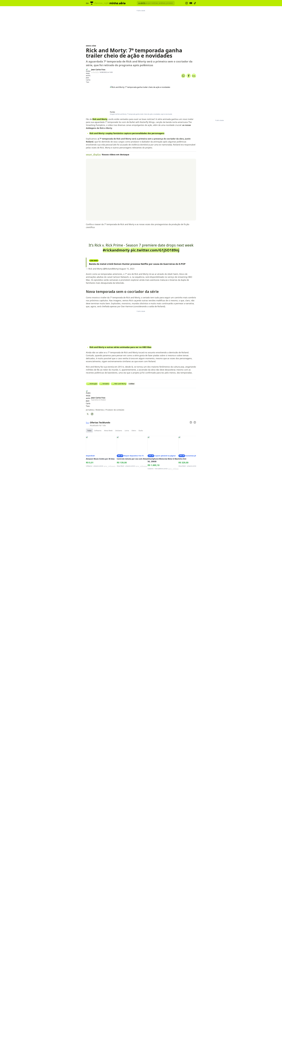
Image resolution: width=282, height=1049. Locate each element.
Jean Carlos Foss (98, 69)
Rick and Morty (99, 119)
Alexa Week (108, 430)
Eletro (134, 430)
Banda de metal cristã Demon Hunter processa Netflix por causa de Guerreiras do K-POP (137, 263)
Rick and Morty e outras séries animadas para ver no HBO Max (120, 347)
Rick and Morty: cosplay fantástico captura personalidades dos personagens (126, 133)
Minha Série (91, 46)
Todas (89, 430)
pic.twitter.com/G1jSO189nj (155, 250)
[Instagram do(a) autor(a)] (92, 414)
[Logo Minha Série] (117, 3)
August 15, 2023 (126, 268)
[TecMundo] (91, 3)
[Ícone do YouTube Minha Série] (190, 3)
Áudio (141, 430)
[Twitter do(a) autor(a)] (87, 414)
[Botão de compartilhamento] (183, 76)
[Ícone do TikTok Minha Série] (195, 3)
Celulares (118, 430)
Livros (127, 430)
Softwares (97, 430)
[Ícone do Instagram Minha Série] (186, 3)
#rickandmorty (116, 250)
